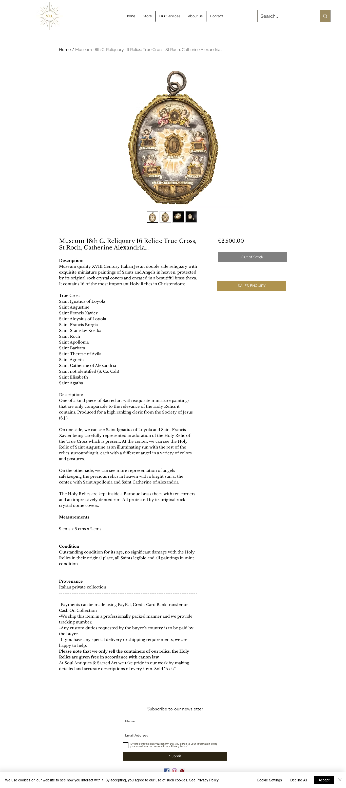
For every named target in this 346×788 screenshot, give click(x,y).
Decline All (298, 779)
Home (65, 49)
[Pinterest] (182, 771)
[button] (251, 286)
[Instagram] (174, 771)
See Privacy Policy (204, 779)
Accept (324, 779)
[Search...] (325, 16)
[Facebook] (166, 771)
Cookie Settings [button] (269, 779)
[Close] (340, 780)
